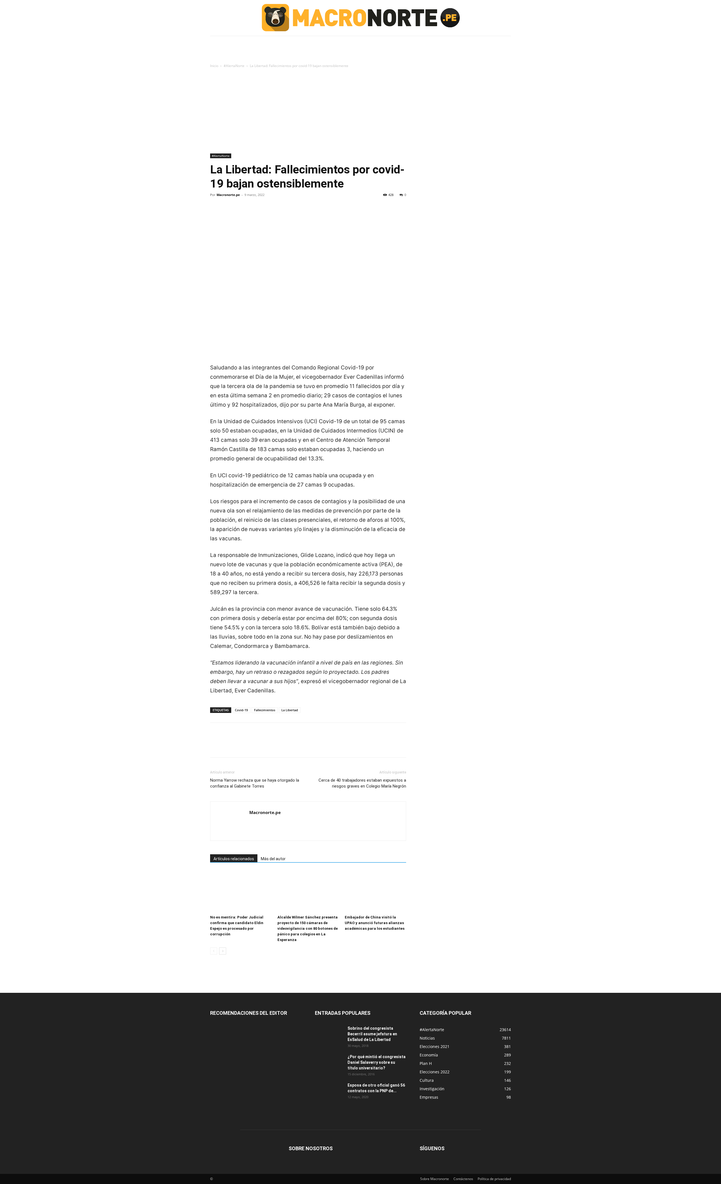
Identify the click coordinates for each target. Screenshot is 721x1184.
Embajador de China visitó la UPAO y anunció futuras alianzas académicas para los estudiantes (374, 923)
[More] (268, 214)
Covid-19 (241, 710)
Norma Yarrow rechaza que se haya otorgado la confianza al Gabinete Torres (254, 783)
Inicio (214, 65)
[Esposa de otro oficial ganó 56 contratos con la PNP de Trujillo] (329, 1092)
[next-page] (222, 951)
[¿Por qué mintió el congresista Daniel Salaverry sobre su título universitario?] (329, 1064)
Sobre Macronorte (434, 1178)
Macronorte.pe (228, 195)
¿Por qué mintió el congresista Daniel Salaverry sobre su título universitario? (377, 1062)
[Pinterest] (241, 214)
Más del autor (273, 859)
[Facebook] (215, 214)
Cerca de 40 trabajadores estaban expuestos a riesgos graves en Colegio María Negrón (362, 783)
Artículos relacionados (233, 859)
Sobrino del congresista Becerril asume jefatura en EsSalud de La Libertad (372, 1034)
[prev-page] (213, 951)
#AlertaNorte (234, 65)
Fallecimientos (264, 710)
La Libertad (289, 710)
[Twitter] (228, 214)
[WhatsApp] (254, 214)
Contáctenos (463, 1178)
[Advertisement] (360, 111)
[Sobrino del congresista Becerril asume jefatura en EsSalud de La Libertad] (329, 1035)
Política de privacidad (494, 1178)
